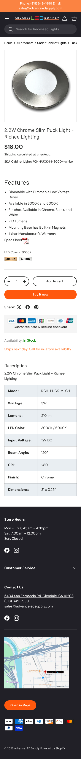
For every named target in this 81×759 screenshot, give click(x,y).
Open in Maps (20, 705)
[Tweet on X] (19, 307)
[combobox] (40, 29)
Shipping (10, 154)
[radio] (10, 259)
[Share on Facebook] (27, 307)
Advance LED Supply (26, 748)
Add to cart (54, 281)
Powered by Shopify (52, 748)
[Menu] (7, 18)
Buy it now (40, 294)
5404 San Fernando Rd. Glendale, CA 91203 (38, 596)
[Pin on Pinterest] (36, 307)
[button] (74, 18)
